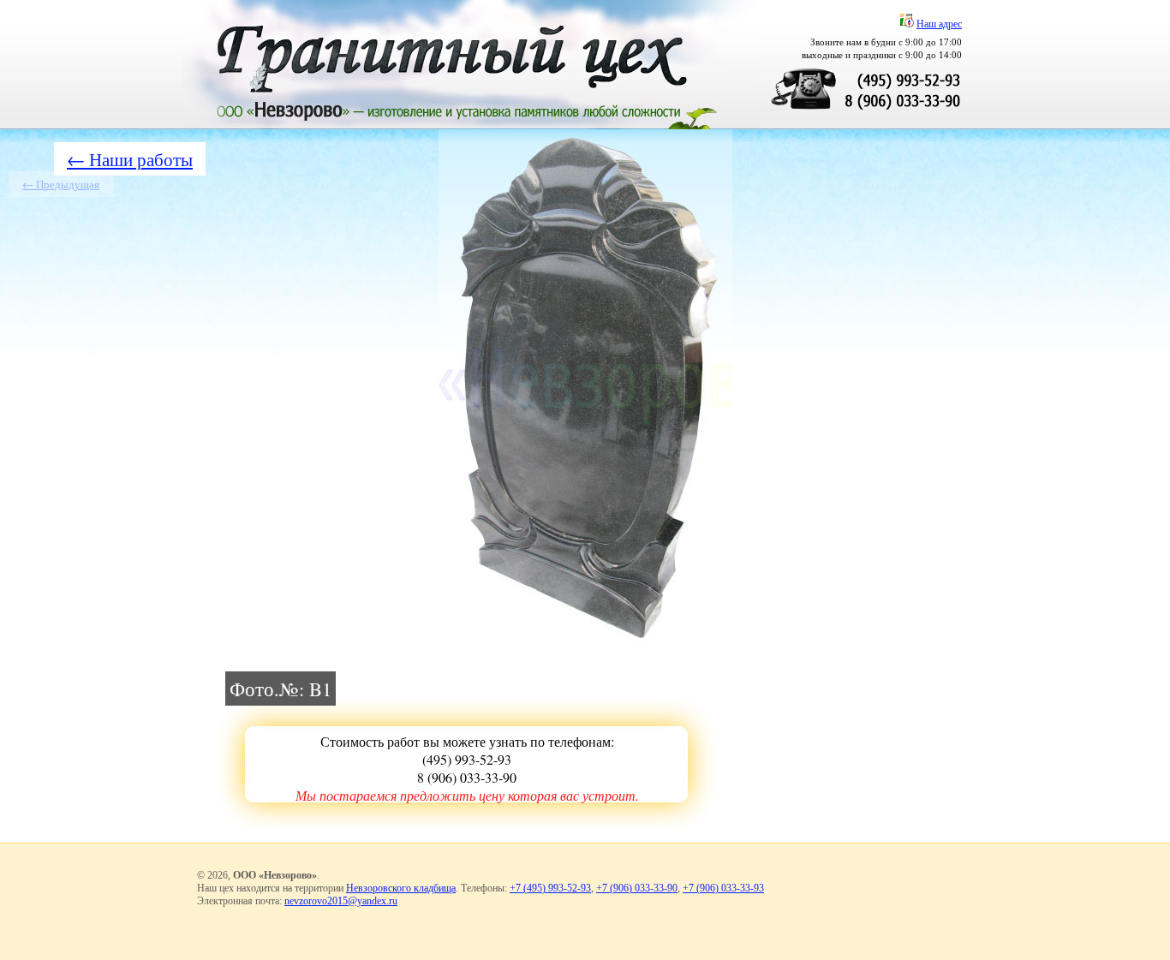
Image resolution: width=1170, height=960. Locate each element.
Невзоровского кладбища (401, 888)
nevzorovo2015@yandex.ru (340, 901)
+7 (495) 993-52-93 (550, 888)
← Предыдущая (60, 184)
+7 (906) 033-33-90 (637, 888)
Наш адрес (939, 24)
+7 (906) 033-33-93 (723, 888)
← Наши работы (130, 158)
